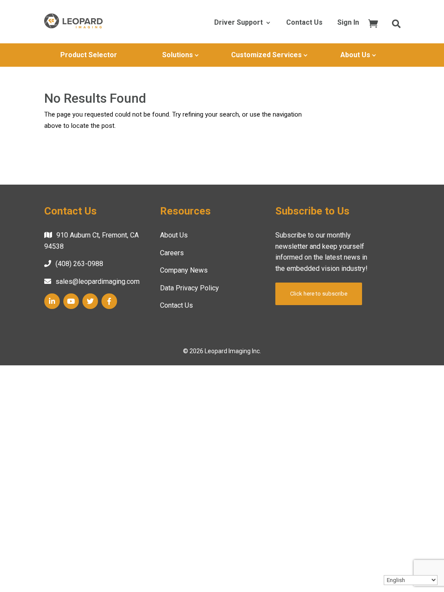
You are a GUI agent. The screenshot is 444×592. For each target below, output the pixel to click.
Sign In (348, 23)
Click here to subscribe (318, 293)
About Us (355, 55)
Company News (184, 270)
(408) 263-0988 (79, 264)
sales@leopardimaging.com (98, 281)
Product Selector (88, 55)
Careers (172, 253)
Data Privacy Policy (189, 288)
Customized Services (266, 55)
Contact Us (304, 23)
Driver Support (238, 23)
